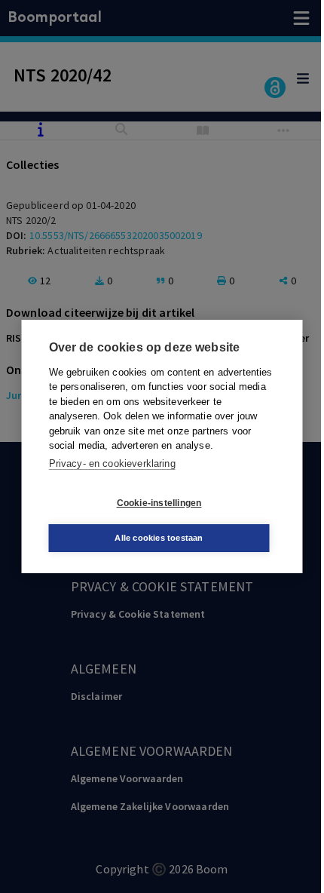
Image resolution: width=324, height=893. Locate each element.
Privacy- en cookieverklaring (112, 463)
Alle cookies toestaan (159, 537)
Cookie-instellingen (159, 503)
